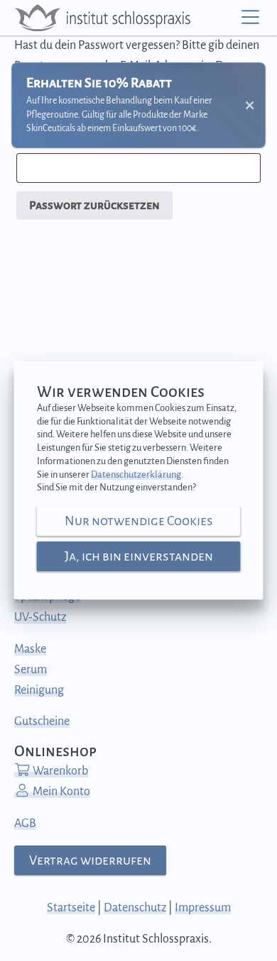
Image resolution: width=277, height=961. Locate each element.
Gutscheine (42, 721)
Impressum (203, 907)
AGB (25, 823)
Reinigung (39, 690)
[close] (249, 105)
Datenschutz (135, 907)
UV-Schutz (40, 617)
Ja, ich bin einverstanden (139, 556)
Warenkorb (59, 771)
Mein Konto (60, 791)
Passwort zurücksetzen (94, 205)
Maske (30, 649)
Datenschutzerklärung (136, 474)
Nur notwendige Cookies (139, 521)
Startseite (71, 907)
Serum (30, 669)
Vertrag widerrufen (90, 860)
